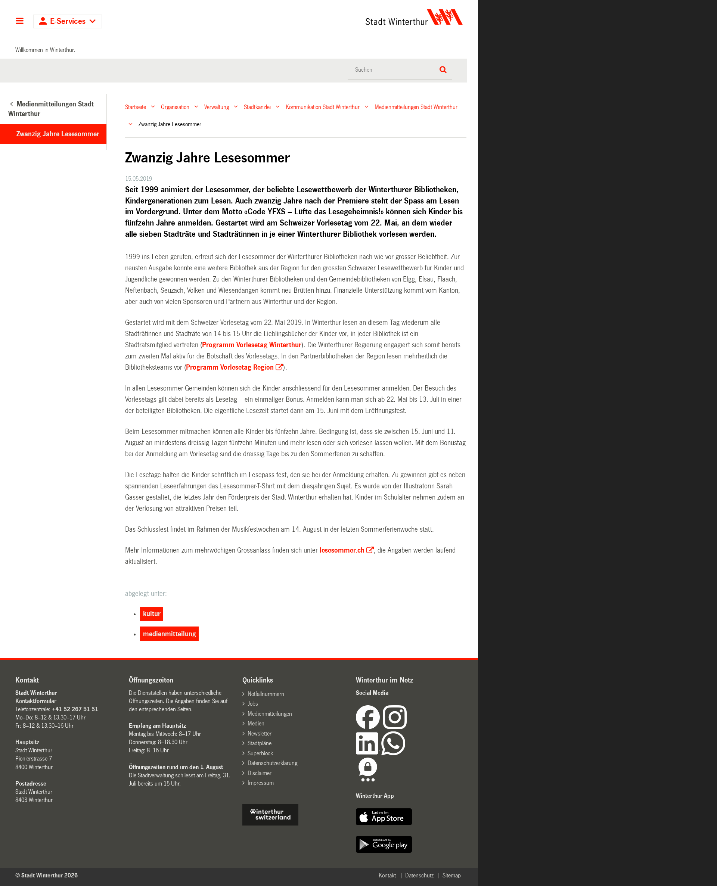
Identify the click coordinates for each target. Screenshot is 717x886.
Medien (256, 723)
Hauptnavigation (19, 21)
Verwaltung (216, 106)
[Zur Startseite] (344, 17)
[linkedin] (368, 753)
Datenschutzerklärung (272, 763)
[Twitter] (407, 727)
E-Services (68, 21)
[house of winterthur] (270, 823)
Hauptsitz (27, 742)
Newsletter (259, 733)
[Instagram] (395, 727)
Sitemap (452, 875)
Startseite (135, 106)
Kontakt (387, 875)
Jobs (253, 703)
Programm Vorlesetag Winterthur (251, 345)
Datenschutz (419, 875)
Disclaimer (259, 773)
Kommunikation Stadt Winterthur (323, 106)
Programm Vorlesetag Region (230, 367)
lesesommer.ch (342, 550)
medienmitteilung (169, 634)
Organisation (175, 106)
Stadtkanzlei (257, 106)
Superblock (260, 753)
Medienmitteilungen (270, 714)
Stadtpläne (259, 743)
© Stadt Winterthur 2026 (46, 875)
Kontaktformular (35, 701)
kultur (152, 614)
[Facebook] (369, 727)
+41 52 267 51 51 (75, 709)
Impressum (261, 783)
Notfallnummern (266, 694)
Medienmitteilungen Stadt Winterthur (416, 106)
